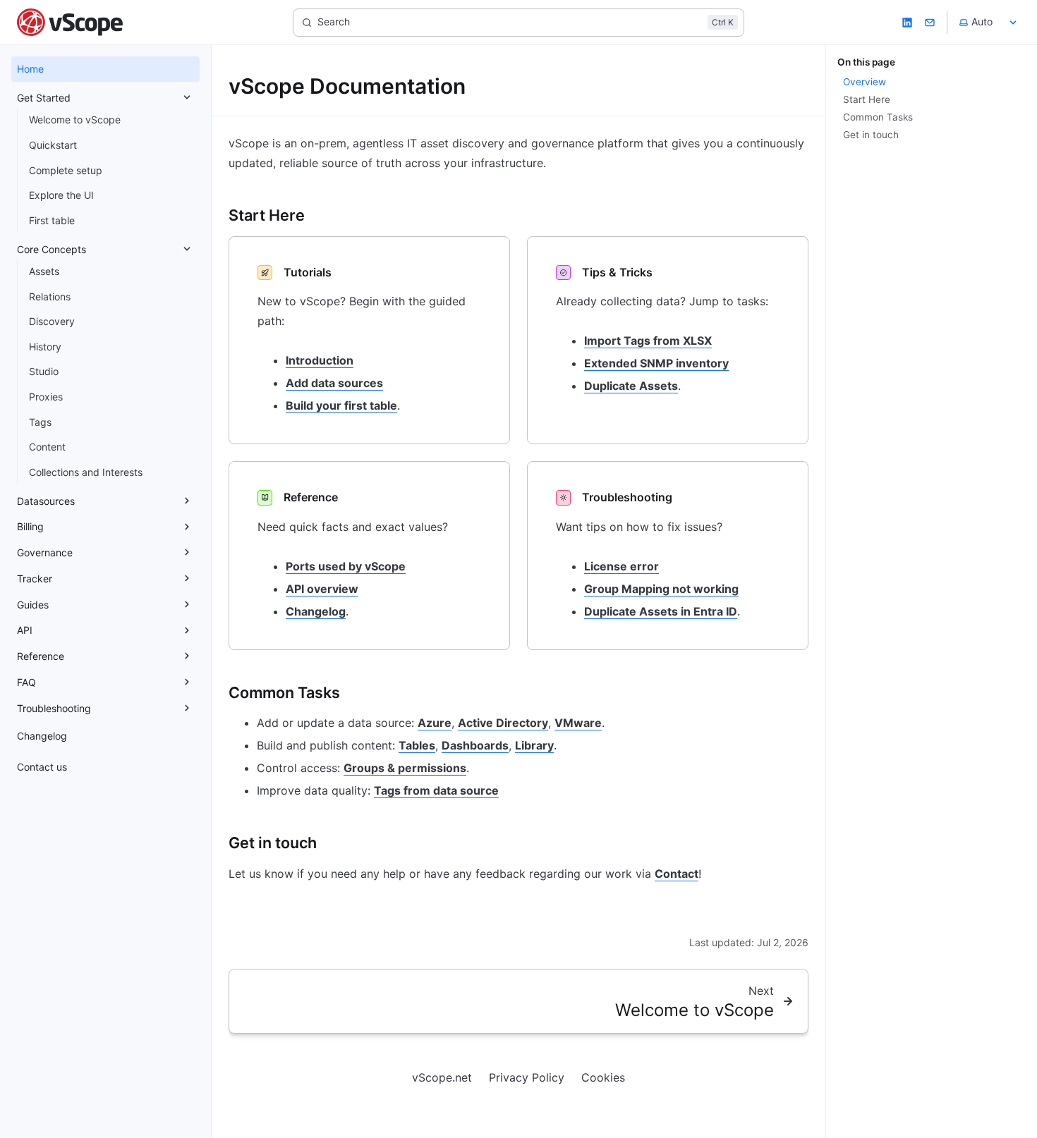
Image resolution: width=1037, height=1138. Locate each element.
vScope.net (442, 1077)
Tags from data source (436, 790)
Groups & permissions (405, 768)
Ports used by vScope (346, 566)
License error (621, 566)
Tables (417, 745)
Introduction (319, 360)
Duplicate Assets (631, 386)
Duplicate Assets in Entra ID (660, 611)
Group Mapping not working (661, 589)
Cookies (603, 1077)
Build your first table (341, 405)
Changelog (316, 611)
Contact (676, 874)
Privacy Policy (526, 1077)
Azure (434, 723)
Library (534, 745)
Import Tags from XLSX (648, 341)
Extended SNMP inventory (656, 363)
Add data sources (334, 383)
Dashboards (475, 745)
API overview (322, 589)
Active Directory (503, 723)
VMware (578, 723)
